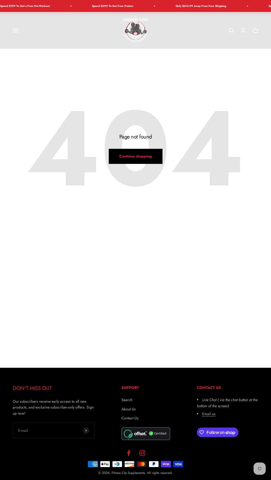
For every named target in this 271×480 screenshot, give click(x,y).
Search (126, 399)
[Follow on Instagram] (142, 452)
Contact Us (129, 418)
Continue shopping (135, 156)
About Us (128, 409)
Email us (208, 413)
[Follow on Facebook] (128, 452)
